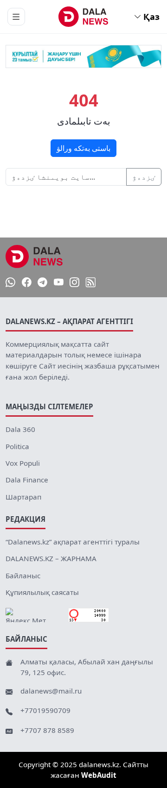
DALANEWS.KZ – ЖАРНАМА (51, 558)
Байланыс (23, 575)
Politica (17, 446)
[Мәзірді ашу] (16, 16)
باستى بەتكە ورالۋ (83, 148)
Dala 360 (20, 429)
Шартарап (23, 496)
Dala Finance (27, 479)
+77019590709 (45, 710)
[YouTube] (59, 282)
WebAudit (98, 775)
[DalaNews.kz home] (83, 16)
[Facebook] (27, 282)
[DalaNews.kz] (34, 256)
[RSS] (91, 282)
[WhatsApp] (10, 282)
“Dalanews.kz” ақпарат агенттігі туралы (73, 541)
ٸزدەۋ (143, 177)
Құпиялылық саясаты (42, 592)
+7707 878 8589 (47, 730)
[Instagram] (74, 282)
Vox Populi (23, 463)
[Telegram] (42, 282)
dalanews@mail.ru (51, 690)
